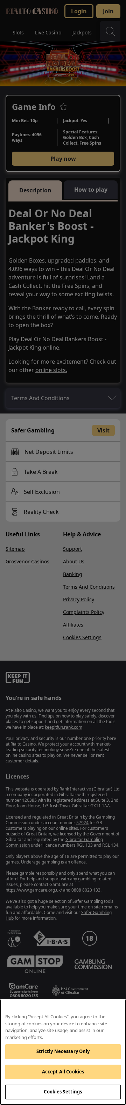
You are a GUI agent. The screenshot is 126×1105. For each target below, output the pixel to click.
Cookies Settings (63, 1092)
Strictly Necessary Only (63, 1051)
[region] (63, 1052)
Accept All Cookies (63, 1071)
